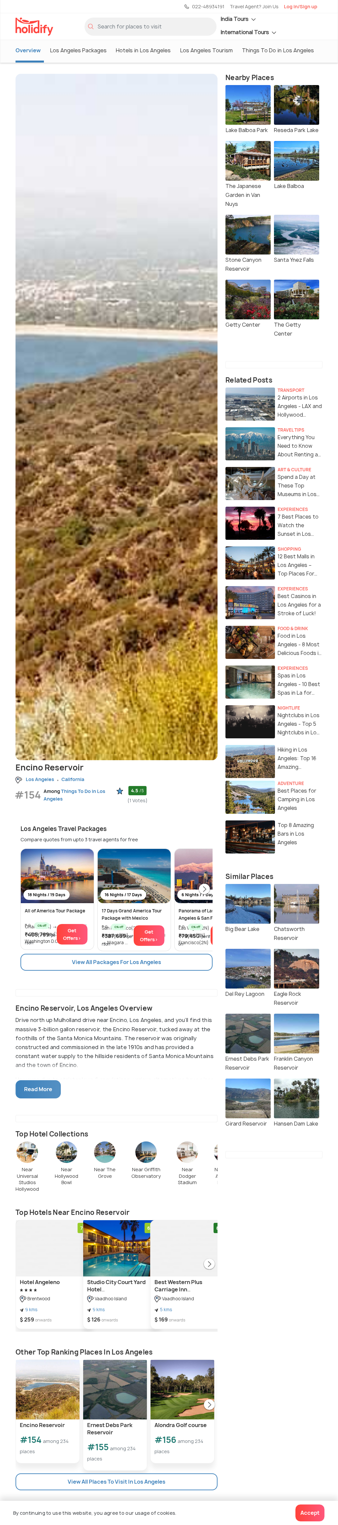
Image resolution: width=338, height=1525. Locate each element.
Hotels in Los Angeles (143, 50)
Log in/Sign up (300, 6)
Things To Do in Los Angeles (278, 50)
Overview (28, 50)
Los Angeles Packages (78, 50)
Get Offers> (72, 934)
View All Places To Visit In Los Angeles (116, 1481)
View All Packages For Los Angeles (116, 962)
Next (204, 889)
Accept (310, 1512)
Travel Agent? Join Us (254, 6)
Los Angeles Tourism (206, 50)
